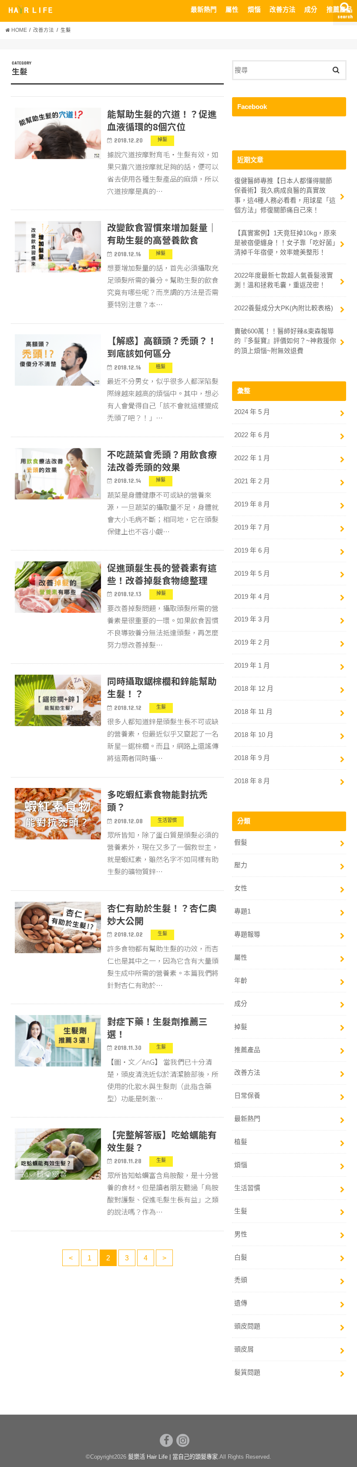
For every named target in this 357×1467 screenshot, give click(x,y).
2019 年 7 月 (252, 527)
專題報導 (247, 934)
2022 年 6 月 (252, 434)
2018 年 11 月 (253, 711)
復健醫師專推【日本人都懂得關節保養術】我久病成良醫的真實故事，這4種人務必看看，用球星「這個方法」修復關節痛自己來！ (285, 195)
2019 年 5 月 (252, 573)
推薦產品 (340, 9)
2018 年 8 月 (252, 781)
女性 (240, 888)
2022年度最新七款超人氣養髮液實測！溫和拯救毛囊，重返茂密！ (283, 280)
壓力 (240, 865)
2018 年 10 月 (253, 734)
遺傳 (240, 1303)
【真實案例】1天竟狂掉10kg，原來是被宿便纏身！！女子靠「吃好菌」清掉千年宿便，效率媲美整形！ (285, 243)
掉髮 (240, 1026)
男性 (240, 1234)
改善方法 (282, 9)
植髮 (240, 1141)
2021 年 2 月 (252, 481)
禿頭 (240, 1280)
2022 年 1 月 (252, 458)
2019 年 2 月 (252, 642)
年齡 (240, 980)
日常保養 (247, 1095)
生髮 (240, 1211)
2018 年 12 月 (253, 688)
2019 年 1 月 (252, 665)
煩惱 (254, 9)
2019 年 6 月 (252, 550)
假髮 (240, 842)
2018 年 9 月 (252, 757)
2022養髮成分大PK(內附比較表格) (283, 308)
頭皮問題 (247, 1326)
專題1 (242, 911)
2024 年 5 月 (252, 411)
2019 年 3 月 (252, 619)
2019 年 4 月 (252, 596)
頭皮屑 (244, 1349)
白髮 (240, 1257)
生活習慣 (247, 1188)
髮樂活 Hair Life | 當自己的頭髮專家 (173, 1456)
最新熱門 (204, 9)
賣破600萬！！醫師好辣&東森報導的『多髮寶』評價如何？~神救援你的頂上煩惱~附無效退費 (285, 341)
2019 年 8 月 (252, 504)
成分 (310, 9)
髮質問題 (247, 1372)
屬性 (232, 9)
